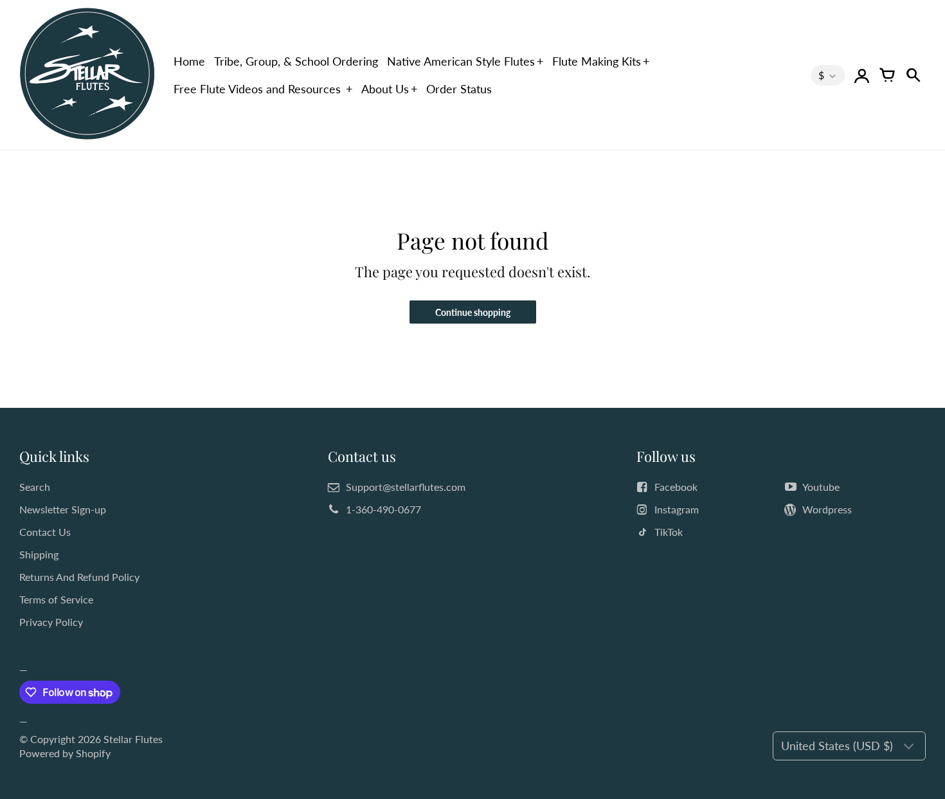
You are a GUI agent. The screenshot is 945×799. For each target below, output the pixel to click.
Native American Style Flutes (461, 61)
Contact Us (45, 532)
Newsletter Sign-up (62, 509)
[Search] (913, 75)
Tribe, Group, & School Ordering (296, 61)
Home (189, 61)
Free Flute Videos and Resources (259, 89)
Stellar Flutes (133, 739)
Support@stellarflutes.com (405, 487)
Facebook (676, 487)
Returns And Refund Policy (79, 577)
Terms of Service (56, 599)
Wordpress (827, 509)
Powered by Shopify (65, 753)
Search (34, 487)
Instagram (676, 509)
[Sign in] (861, 75)
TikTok (668, 532)
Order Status (459, 89)
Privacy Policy (51, 622)
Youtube (821, 487)
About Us (385, 89)
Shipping (39, 554)
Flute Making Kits (596, 61)
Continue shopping (472, 312)
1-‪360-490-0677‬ (383, 509)
